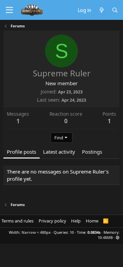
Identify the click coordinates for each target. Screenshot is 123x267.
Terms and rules (17, 221)
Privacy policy (52, 221)
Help (76, 221)
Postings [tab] (92, 151)
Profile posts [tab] (21, 151)
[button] (118, 237)
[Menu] (9, 10)
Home (92, 221)
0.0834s (93, 232)
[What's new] (101, 10)
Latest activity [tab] (59, 151)
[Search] (115, 10)
